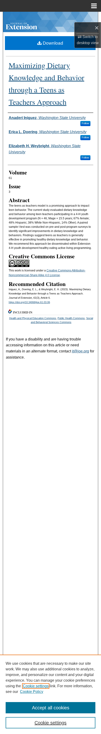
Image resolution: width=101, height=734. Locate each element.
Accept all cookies (50, 707)
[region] (50, 694)
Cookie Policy (31, 692)
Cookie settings (36, 686)
